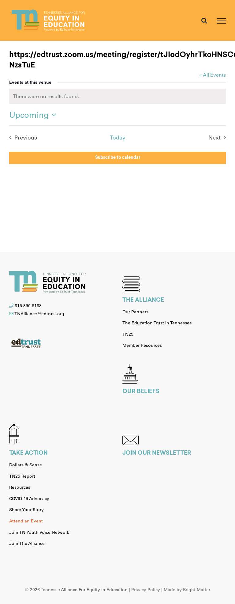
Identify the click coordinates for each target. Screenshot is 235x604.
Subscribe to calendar (117, 158)
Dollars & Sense (25, 465)
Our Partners (135, 312)
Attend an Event (26, 521)
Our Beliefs (140, 392)
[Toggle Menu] (221, 21)
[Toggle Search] (204, 20)
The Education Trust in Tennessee (157, 323)
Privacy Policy (145, 589)
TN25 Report (22, 476)
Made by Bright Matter (187, 589)
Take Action (28, 453)
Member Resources (142, 345)
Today (117, 137)
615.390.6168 (28, 305)
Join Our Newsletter (156, 453)
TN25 (127, 334)
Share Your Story (26, 509)
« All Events (212, 74)
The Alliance (143, 300)
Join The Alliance (27, 543)
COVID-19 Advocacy (29, 498)
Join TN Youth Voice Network (39, 532)
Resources (19, 487)
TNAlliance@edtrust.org (39, 313)
